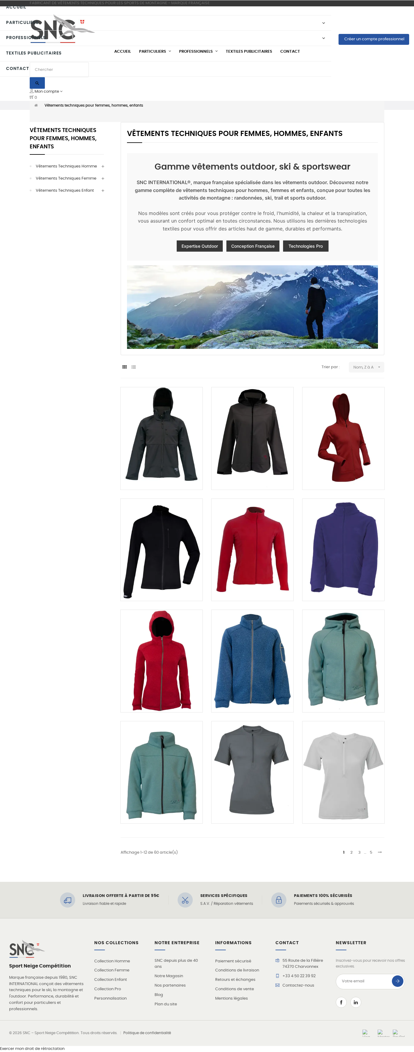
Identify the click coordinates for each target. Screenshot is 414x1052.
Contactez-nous (298, 985)
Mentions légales (231, 999)
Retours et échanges (235, 980)
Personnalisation (110, 999)
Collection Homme (112, 961)
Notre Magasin (169, 976)
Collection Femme (111, 970)
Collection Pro (107, 989)
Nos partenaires (170, 985)
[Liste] (133, 367)
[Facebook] (341, 1002)
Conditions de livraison (237, 970)
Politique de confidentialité (147, 1033)
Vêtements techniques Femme (66, 178)
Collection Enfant (110, 980)
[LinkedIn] (355, 1002)
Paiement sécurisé (233, 961)
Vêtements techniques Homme (66, 166)
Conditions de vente (234, 989)
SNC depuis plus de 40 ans (176, 964)
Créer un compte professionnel (373, 39)
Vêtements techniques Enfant (65, 191)
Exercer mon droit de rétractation (32, 1049)
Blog (159, 995)
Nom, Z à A (367, 367)
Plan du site (166, 1004)
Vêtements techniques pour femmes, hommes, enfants (63, 139)
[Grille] (124, 367)
